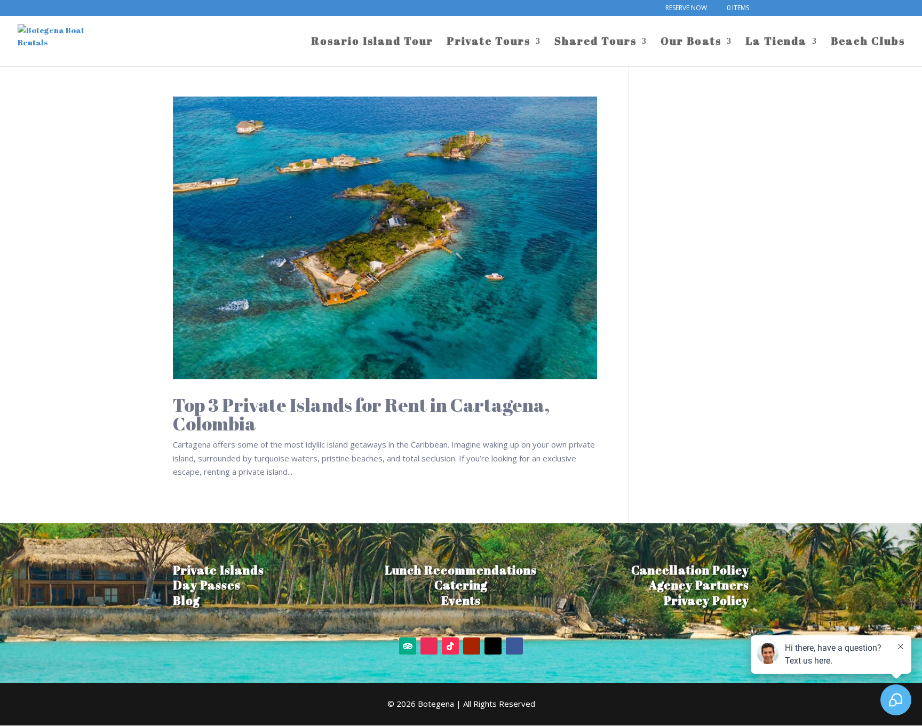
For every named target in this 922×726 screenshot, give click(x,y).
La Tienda (776, 42)
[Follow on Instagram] (429, 646)
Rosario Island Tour (372, 42)
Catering (461, 585)
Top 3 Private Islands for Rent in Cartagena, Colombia (361, 414)
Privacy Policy (706, 600)
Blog (186, 600)
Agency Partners (699, 585)
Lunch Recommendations (461, 570)
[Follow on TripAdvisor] (407, 646)
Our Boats (691, 42)
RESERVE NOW (686, 8)
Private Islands (218, 570)
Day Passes (207, 585)
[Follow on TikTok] (450, 646)
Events (461, 600)
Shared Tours (595, 42)
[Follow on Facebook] (514, 646)
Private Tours (488, 42)
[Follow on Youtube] (471, 646)
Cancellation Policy (690, 570)
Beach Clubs (868, 42)
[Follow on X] (493, 646)
